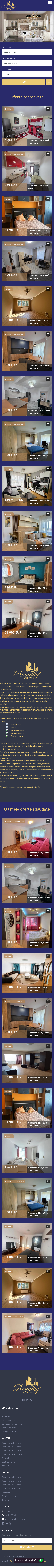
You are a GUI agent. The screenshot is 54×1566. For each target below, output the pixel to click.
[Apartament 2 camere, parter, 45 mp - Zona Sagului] (27, 838)
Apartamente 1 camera (11, 1443)
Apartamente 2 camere (11, 1447)
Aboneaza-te (27, 1547)
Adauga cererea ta (9, 1432)
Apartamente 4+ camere (12, 1454)
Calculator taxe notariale (12, 1424)
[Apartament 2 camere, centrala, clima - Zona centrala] (27, 928)
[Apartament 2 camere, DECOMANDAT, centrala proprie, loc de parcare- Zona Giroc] (27, 171)
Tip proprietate (8, 58)
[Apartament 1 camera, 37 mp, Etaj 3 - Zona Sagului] (27, 1063)
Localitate (6, 69)
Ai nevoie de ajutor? (26, 1560)
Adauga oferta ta (9, 1428)
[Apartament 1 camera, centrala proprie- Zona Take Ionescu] (27, 574)
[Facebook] (23, 1400)
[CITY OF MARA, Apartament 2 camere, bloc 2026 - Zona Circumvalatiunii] (27, 351)
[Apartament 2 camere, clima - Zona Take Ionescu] (27, 261)
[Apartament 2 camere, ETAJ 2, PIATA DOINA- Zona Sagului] (27, 1333)
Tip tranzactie (8, 47)
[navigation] (50, 2)
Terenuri (5, 1466)
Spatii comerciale (9, 1462)
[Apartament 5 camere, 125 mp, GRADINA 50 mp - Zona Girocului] (27, 396)
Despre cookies (8, 1420)
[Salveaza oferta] (48, 109)
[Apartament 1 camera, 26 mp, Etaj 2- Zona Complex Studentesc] (27, 306)
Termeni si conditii (9, 1416)
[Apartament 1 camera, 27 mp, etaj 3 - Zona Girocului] (27, 618)
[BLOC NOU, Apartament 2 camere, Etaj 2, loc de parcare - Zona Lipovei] (27, 1153)
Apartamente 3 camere (11, 1450)
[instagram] (31, 1400)
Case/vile (6, 1458)
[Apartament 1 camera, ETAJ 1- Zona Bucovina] (27, 441)
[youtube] (27, 1400)
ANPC (4, 1412)
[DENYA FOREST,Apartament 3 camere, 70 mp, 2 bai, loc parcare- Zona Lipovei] (27, 486)
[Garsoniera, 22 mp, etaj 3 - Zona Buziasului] (27, 973)
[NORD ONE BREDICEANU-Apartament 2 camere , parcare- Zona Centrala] (27, 531)
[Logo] (8, 5)
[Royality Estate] (27, 1385)
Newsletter (9, 1531)
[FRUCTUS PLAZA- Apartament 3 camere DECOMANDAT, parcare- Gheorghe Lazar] (27, 126)
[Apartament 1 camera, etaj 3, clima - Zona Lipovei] (27, 216)
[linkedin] (7, 1523)
